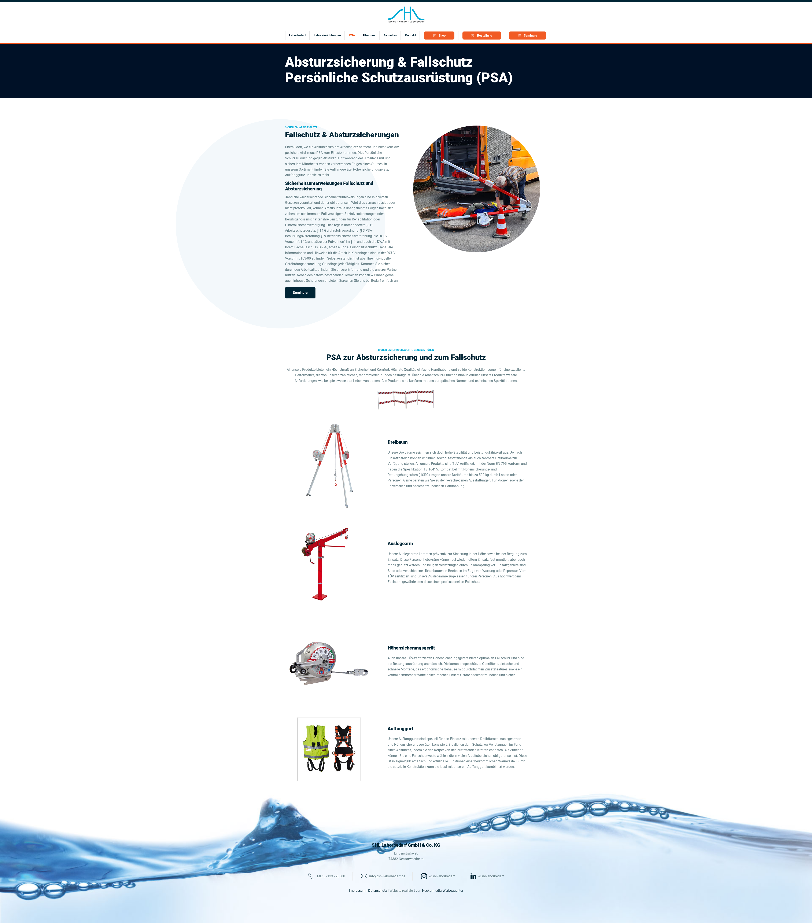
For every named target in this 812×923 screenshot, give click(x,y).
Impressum (357, 891)
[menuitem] (297, 35)
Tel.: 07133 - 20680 (331, 876)
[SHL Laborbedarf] (406, 14)
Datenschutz (377, 891)
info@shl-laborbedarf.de (387, 876)
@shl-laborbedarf (442, 876)
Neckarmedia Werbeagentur (442, 891)
